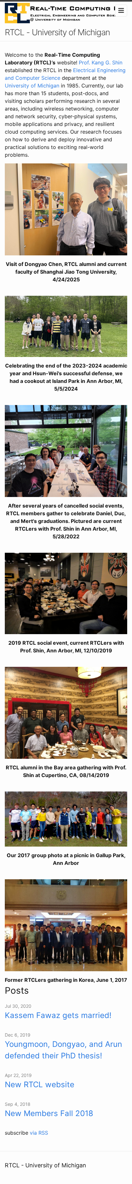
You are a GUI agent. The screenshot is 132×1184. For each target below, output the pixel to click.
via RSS (39, 1133)
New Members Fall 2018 (49, 1113)
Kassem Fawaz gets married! (58, 1015)
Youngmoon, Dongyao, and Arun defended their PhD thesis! (63, 1049)
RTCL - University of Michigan (57, 32)
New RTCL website (39, 1084)
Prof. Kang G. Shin (100, 62)
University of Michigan (32, 85)
